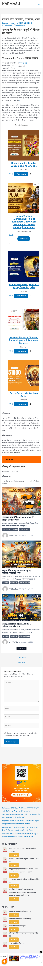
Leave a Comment (8, 23)
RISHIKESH (28, 23)
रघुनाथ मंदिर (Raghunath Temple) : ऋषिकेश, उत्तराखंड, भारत (21, 554)
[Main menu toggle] (38, 4)
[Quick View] (12, 174)
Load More (21, 648)
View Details (21, 174)
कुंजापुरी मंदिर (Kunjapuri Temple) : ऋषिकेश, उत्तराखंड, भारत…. (21, 607)
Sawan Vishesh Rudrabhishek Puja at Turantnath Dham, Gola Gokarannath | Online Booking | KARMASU (24, 222)
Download (14, 855)
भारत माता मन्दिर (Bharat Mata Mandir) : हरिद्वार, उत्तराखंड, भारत (21, 501)
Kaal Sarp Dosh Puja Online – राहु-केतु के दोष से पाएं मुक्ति (24, 286)
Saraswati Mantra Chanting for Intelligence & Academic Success (23, 340)
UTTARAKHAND (8, 25)
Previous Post (21, 657)
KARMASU (11, 4)
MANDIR (20, 23)
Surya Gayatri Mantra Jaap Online (24, 394)
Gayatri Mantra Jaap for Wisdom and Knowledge (24, 164)
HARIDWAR (6, 530)
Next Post (21, 663)
